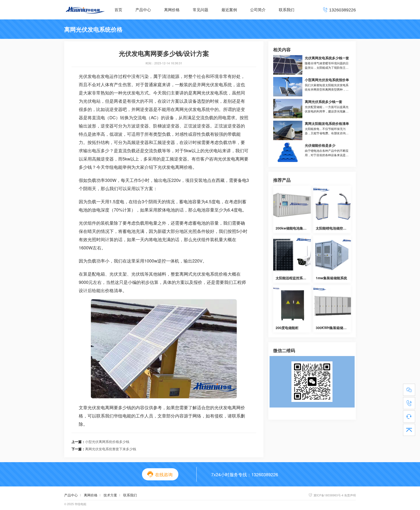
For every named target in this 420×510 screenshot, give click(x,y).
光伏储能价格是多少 (320, 145)
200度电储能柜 (287, 327)
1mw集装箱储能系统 (331, 277)
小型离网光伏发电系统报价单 (327, 79)
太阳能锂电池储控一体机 (334, 228)
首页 (118, 9)
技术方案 (110, 495)
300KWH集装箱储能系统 (334, 327)
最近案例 (229, 9)
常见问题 (200, 9)
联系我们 (286, 9)
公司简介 (258, 9)
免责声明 (350, 495)
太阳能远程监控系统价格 (294, 277)
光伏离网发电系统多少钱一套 (327, 57)
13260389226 (264, 474)
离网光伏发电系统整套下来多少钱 (110, 448)
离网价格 (172, 9)
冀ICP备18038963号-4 (325, 495)
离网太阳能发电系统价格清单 (327, 123)
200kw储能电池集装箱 (293, 228)
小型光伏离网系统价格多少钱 (107, 441)
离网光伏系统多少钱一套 (323, 101)
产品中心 (143, 9)
